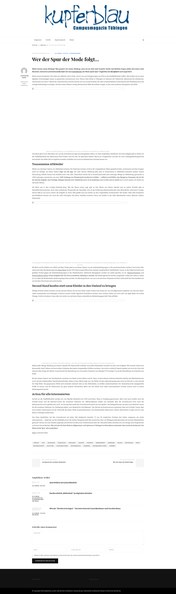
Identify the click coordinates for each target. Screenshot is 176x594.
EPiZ (43, 442)
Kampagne (111, 442)
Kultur (72, 40)
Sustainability (76, 446)
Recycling (50, 446)
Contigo (36, 442)
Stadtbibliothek (62, 446)
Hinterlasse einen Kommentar (24, 83)
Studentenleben (74, 53)
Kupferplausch (60, 40)
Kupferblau (129, 442)
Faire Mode (51, 442)
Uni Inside (35, 501)
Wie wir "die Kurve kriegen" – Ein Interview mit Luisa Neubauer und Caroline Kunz (85, 508)
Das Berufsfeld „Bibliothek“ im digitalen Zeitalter (71, 493)
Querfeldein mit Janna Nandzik (63, 483)
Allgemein (38, 40)
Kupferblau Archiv (50, 591)
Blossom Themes (99, 591)
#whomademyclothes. (40, 276)
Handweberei (100, 442)
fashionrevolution (133, 273)
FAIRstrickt (62, 442)
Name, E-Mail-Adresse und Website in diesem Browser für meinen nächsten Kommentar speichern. (67, 555)
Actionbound (76, 72)
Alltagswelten (37, 498)
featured (90, 442)
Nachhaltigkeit (38, 446)
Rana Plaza (62, 270)
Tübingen (87, 446)
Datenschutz (93, 579)
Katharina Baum (24, 76)
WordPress (117, 591)
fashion (81, 442)
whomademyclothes (100, 446)
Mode (138, 442)
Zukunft (112, 446)
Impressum (36, 579)
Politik (48, 40)
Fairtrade (72, 442)
